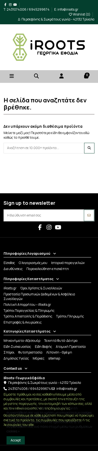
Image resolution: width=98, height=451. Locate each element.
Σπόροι (9, 352)
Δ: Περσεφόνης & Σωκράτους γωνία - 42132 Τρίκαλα (56, 19)
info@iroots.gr (66, 388)
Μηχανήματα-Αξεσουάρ (22, 341)
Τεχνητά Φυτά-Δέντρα (61, 341)
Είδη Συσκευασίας (17, 347)
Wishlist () (81, 14)
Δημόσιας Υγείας (16, 358)
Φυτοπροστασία (30, 352)
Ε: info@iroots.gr (66, 9)
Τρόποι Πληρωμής (70, 316)
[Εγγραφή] (89, 215)
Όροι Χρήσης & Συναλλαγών (41, 288)
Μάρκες (38, 358)
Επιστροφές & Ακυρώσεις (23, 322)
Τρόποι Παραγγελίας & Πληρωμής (29, 310)
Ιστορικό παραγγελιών (68, 263)
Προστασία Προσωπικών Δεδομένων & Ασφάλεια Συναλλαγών (39, 296)
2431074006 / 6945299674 (29, 388)
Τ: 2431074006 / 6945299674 (27, 9)
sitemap (54, 358)
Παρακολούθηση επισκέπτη (47, 269)
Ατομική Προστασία (71, 347)
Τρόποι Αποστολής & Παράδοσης (28, 316)
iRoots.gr (10, 288)
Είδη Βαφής (43, 347)
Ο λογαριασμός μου (33, 263)
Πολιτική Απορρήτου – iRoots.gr (27, 304)
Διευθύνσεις (13, 269)
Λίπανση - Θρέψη (59, 352)
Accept (16, 440)
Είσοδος (9, 263)
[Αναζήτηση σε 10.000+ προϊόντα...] (89, 148)
